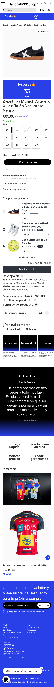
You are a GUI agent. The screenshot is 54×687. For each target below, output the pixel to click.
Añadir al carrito (27, 162)
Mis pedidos (31, 632)
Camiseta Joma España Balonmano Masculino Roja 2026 (25, 565)
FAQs (5, 627)
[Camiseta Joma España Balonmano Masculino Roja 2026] (27, 533)
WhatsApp (11, 648)
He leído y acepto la (25, 611)
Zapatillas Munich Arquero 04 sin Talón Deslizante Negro (25, 25)
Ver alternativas (26, 257)
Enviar (42, 605)
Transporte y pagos (10, 637)
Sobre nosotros (33, 627)
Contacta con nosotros (11, 654)
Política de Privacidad (34, 611)
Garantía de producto (14, 189)
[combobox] (20, 10)
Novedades (31, 630)
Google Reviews (27, 420)
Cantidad (9, 155)
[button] (45, 10)
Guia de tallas (8, 630)
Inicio (5, 23)
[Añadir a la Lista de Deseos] (39, 31)
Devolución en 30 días (14, 183)
